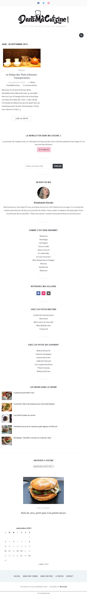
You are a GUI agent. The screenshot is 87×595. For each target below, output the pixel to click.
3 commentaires (30, 85)
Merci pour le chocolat (43, 322)
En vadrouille (43, 253)
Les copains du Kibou (44, 364)
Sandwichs (43, 267)
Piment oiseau (43, 368)
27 (21, 556)
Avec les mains (43, 508)
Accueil (17, 576)
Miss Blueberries (43, 325)
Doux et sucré (44, 250)
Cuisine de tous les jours (43, 315)
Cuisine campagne (43, 354)
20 (21, 551)
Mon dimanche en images (43, 260)
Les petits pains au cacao (24, 415)
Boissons (43, 236)
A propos (59, 576)
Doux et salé (43, 246)
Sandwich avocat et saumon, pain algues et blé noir (36, 426)
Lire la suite (22, 118)
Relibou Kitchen (43, 371)
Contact (69, 576)
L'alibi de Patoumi (43, 361)
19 (18, 551)
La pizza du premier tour (24, 393)
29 (29, 556)
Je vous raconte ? (43, 257)
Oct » (47, 564)
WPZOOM (63, 587)
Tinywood (43, 329)
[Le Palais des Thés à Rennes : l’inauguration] (22, 58)
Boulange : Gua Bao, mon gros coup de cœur (32, 438)
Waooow (43, 271)
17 (9, 551)
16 (5, 551)
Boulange (43, 240)
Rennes (21, 70)
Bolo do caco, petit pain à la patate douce (43, 512)
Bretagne (43, 243)
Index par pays (46, 576)
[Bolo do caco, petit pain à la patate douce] (43, 491)
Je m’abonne (44, 150)
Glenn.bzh (43, 319)
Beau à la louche (43, 351)
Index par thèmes (30, 576)
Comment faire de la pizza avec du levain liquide (34, 404)
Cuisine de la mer (43, 357)
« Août (41, 564)
